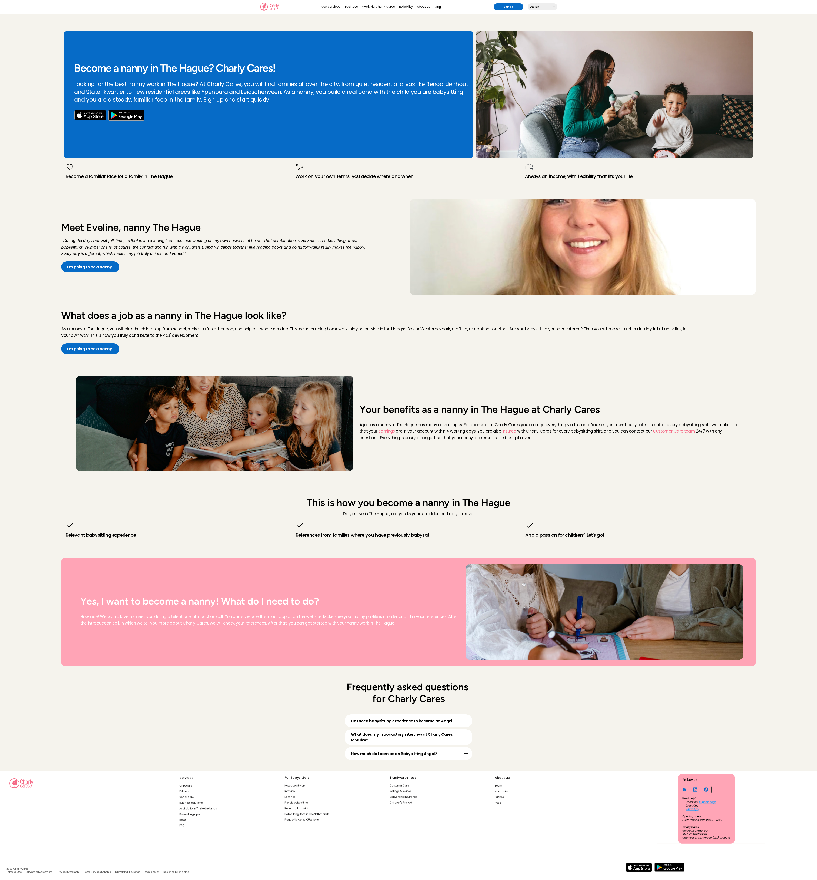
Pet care (184, 791)
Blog (438, 7)
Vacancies (501, 791)
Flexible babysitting (296, 802)
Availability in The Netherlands (198, 808)
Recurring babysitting (297, 808)
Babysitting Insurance (127, 872)
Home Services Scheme (97, 872)
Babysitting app (189, 814)
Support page (707, 802)
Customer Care (399, 785)
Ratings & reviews (401, 791)
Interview (289, 791)
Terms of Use (13, 872)
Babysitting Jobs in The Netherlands (306, 814)
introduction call (207, 616)
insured (509, 431)
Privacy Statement (69, 872)
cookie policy (151, 872)
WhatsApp (692, 809)
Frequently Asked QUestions (301, 819)
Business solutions (191, 802)
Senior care (186, 797)
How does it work (294, 785)
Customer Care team (674, 431)
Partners (500, 797)
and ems (183, 872)
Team (498, 785)
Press (498, 802)
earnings (386, 431)
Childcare (185, 785)
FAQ (181, 825)
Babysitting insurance (403, 797)
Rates (183, 819)
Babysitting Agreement (39, 872)
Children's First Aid (401, 802)
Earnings (290, 797)
